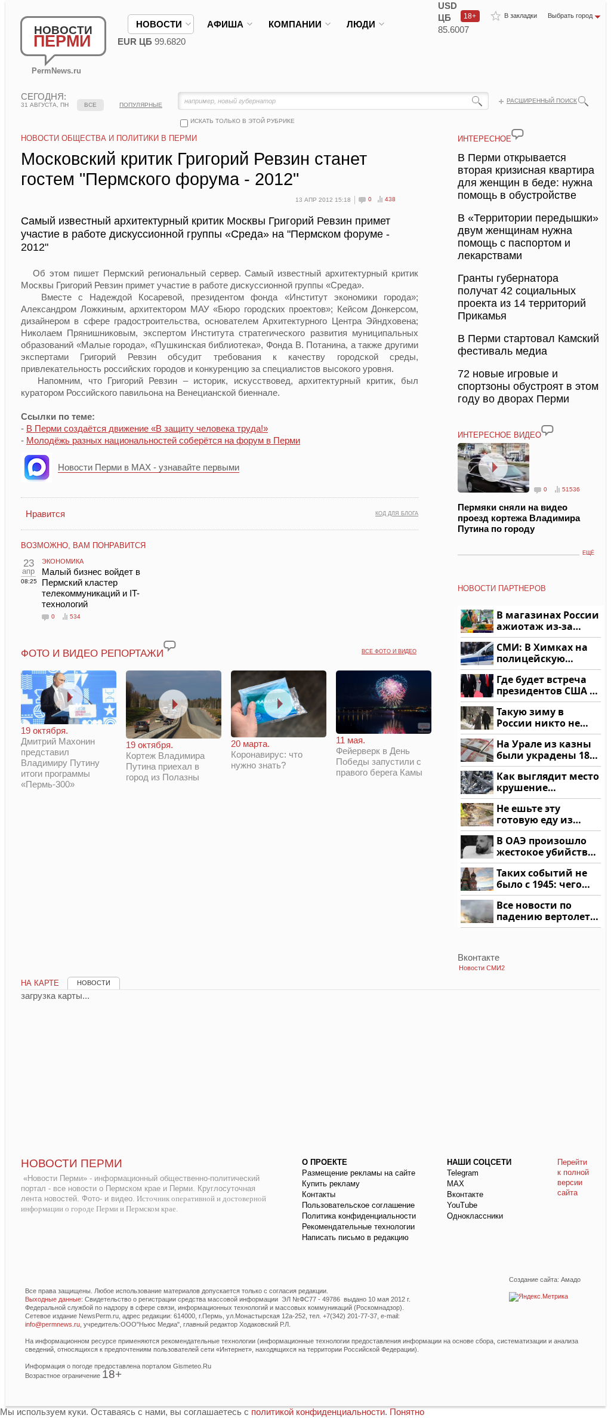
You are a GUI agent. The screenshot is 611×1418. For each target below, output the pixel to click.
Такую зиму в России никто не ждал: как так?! (538, 718)
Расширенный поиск (542, 100)
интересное (484, 138)
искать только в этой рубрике (242, 121)
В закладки (520, 15)
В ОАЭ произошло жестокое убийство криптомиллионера (546, 847)
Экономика (63, 561)
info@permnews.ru (52, 1324)
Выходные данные (53, 1299)
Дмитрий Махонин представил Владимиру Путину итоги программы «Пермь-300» (60, 757)
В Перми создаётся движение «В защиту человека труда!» (147, 428)
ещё (588, 553)
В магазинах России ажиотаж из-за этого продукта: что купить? (547, 621)
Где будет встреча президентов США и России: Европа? (546, 685)
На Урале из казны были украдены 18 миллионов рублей (545, 750)
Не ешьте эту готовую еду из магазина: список (541, 814)
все (90, 104)
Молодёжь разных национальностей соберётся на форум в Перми (163, 440)
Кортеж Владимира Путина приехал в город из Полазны (165, 761)
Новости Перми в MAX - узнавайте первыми (148, 467)
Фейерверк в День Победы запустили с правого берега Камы (379, 756)
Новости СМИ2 (482, 967)
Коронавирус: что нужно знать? (267, 754)
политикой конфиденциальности (318, 1412)
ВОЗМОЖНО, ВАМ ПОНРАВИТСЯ (83, 545)
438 (390, 199)
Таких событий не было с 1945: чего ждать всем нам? (541, 879)
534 (75, 616)
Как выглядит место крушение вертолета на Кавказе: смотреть (547, 782)
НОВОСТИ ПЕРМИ (71, 1163)
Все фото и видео (389, 651)
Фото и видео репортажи (92, 653)
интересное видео (499, 434)
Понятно (407, 1412)
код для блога (396, 513)
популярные (140, 104)
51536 (571, 489)
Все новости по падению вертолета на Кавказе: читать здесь (546, 911)
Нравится (45, 514)
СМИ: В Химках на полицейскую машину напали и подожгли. (542, 653)
